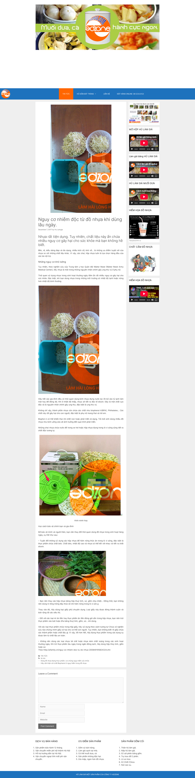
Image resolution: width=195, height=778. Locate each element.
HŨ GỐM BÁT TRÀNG (85, 94)
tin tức (43, 658)
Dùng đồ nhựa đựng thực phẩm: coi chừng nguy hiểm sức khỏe (65, 661)
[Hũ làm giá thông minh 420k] (5, 94)
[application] (144, 142)
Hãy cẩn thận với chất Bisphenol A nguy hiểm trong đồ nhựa (63, 663)
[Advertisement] (97, 71)
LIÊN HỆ (106, 94)
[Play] (132, 149)
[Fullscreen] (156, 149)
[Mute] (152, 149)
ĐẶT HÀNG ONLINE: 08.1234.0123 (130, 94)
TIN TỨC (66, 94)
